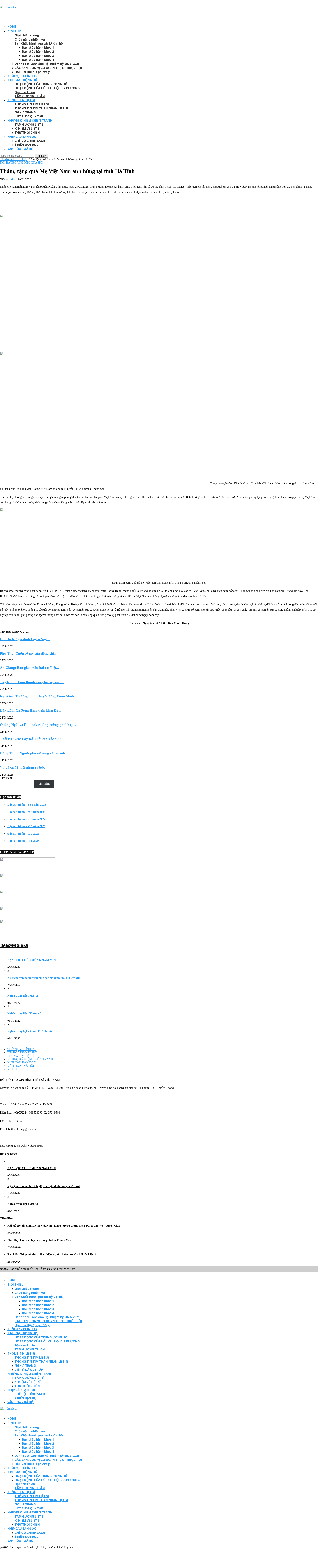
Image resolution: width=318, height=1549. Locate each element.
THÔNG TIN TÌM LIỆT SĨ (32, 104)
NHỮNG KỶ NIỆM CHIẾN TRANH (30, 1059)
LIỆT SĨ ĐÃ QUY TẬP (29, 116)
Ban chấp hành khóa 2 (38, 52)
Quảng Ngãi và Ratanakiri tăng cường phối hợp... (38, 725)
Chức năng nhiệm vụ (30, 39)
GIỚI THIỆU (15, 31)
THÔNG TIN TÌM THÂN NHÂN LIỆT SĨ (41, 108)
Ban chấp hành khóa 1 (38, 47)
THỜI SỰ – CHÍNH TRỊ (22, 76)
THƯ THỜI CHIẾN (27, 133)
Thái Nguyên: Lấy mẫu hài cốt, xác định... (32, 739)
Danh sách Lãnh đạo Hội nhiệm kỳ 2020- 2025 (47, 64)
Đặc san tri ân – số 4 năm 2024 (26, 811)
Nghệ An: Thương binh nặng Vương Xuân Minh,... (39, 696)
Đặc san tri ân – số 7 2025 (23, 833)
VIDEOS (12, 1069)
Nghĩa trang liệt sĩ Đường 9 (24, 1013)
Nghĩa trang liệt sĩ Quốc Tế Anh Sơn (30, 1031)
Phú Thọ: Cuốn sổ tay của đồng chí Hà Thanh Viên (39, 1240)
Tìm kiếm (6, 777)
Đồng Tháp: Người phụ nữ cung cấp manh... (34, 753)
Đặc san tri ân (25, 92)
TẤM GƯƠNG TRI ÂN (30, 96)
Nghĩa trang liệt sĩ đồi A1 (22, 995)
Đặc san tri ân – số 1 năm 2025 (26, 826)
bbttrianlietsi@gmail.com (22, 1129)
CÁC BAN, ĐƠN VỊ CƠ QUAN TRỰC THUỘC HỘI (48, 68)
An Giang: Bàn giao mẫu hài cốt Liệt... (29, 668)
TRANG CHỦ (9, 159)
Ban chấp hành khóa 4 (38, 60)
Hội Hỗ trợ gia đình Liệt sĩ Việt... (25, 639)
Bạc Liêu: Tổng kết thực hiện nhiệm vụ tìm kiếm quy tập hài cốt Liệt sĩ (51, 1254)
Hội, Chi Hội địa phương (32, 72)
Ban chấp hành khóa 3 (38, 56)
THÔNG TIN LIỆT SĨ (21, 100)
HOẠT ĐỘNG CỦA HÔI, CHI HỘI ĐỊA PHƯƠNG (47, 88)
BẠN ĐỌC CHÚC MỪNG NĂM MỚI (31, 960)
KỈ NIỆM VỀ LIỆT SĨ (27, 129)
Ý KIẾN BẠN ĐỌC (26, 145)
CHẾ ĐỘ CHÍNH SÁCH (30, 141)
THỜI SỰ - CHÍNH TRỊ (22, 1049)
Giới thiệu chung (27, 35)
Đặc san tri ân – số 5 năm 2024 (26, 819)
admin (13, 179)
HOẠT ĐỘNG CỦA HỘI (27, 162)
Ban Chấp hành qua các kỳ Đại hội (39, 43)
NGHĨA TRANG (25, 112)
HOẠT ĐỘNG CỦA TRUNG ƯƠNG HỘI (41, 84)
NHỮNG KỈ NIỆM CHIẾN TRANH (29, 120)
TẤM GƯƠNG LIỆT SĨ (29, 124)
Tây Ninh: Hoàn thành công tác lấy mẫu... (32, 682)
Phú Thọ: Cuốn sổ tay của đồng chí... (28, 653)
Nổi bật (22, 159)
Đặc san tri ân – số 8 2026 (23, 840)
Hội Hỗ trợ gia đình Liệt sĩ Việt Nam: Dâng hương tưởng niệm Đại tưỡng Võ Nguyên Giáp (63, 1225)
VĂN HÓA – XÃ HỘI (20, 149)
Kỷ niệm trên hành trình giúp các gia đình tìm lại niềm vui (43, 977)
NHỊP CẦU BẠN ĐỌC (21, 137)
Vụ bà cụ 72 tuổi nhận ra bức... (23, 767)
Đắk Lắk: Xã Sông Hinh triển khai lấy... (30, 710)
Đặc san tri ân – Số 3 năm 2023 (26, 804)
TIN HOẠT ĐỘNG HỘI (22, 80)
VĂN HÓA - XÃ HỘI (20, 1065)
